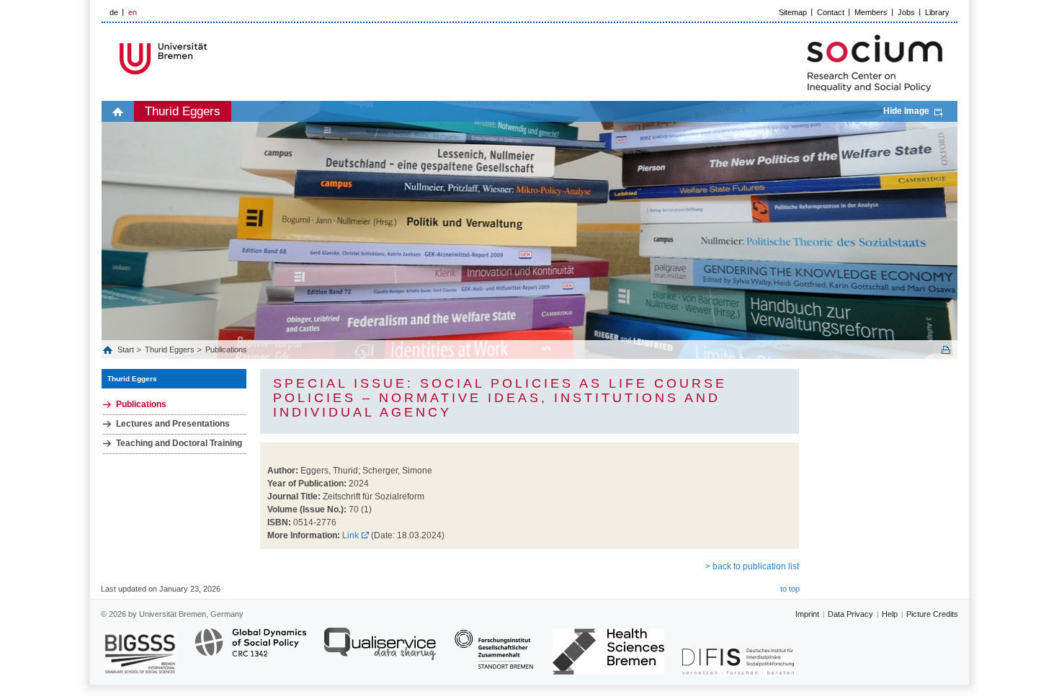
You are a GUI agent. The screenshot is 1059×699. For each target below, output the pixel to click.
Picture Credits (932, 614)
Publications (226, 349)
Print (946, 350)
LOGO (212, 59)
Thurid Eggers (182, 111)
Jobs (906, 12)
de (114, 12)
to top (790, 588)
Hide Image (906, 111)
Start (126, 349)
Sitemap (793, 12)
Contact (830, 12)
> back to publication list (752, 566)
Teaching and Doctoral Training (179, 443)
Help (890, 614)
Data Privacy (850, 614)
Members (871, 12)
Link (350, 535)
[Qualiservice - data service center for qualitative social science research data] (380, 650)
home (118, 111)
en (132, 12)
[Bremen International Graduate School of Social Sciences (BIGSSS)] (140, 653)
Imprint (807, 614)
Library (937, 12)
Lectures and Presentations (173, 424)
